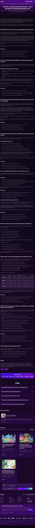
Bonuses (1, 501)
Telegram (31, 376)
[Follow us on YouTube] (32, 494)
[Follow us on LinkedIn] (30, 494)
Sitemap (19, 501)
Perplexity (10, 376)
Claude (3, 376)
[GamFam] (25, 518)
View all (32, 429)
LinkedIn (21, 376)
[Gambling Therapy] (8, 518)
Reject (10, 488)
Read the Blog (30, 501)
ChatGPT (7, 376)
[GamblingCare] (14, 518)
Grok (14, 376)
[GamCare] (20, 518)
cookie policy (13, 485)
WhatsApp (27, 376)
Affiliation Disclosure (12, 502)
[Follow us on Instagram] (28, 494)
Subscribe (30, 509)
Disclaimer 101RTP (11, 501)
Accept (25, 488)
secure (27, 110)
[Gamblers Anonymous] (4, 518)
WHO (19, 268)
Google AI (17, 376)
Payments (1, 502)
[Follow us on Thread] (27, 494)
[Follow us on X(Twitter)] (34, 494)
